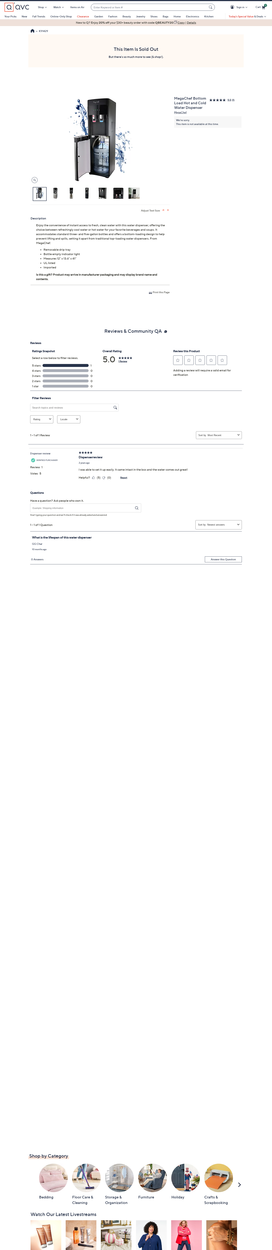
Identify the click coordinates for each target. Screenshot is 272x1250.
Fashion (112, 16)
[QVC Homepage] (32, 31)
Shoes (153, 16)
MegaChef (180, 112)
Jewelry (140, 16)
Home (177, 16)
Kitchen (209, 16)
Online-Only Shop (61, 16)
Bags (165, 16)
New (24, 16)
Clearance (83, 16)
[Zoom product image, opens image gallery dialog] (34, 180)
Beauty (126, 16)
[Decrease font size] (168, 210)
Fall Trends (38, 16)
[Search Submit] (211, 7)
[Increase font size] (163, 210)
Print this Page (161, 292)
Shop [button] (41, 7)
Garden (98, 16)
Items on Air (77, 7)
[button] (233, 7)
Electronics (192, 16)
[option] (136, 22)
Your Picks (10, 16)
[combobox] (149, 7)
